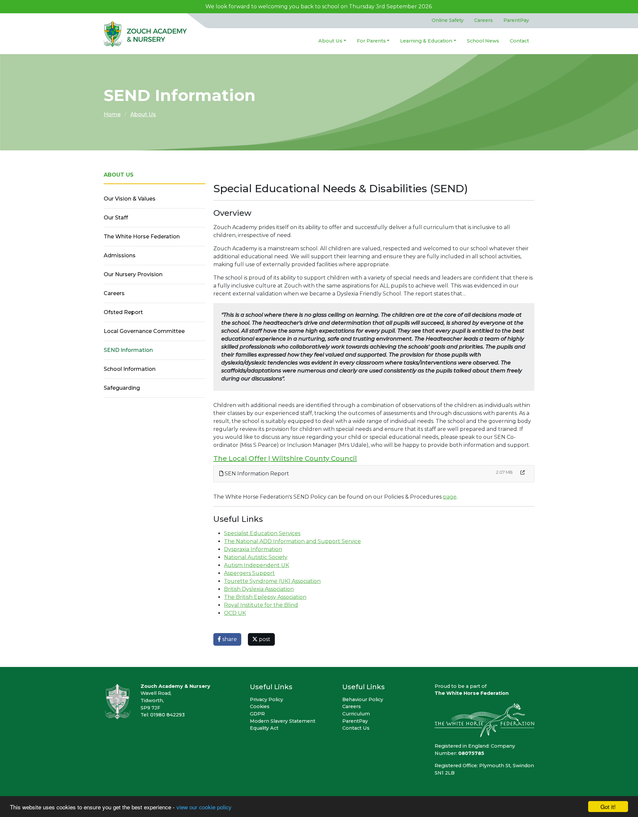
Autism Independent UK (256, 565)
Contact (519, 41)
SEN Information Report (256, 473)
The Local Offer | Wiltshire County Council (285, 458)
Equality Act (264, 728)
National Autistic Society (255, 557)
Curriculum (356, 714)
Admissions (120, 255)
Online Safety (448, 20)
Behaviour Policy (362, 699)
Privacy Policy (266, 699)
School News (483, 41)
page (450, 497)
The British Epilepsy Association (265, 597)
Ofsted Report (123, 312)
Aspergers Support (249, 573)
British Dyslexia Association (259, 589)
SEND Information (128, 350)
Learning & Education (426, 41)
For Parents (371, 41)
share (229, 639)
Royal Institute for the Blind (261, 605)
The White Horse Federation (142, 236)
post (264, 639)
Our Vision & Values (130, 199)
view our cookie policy (204, 807)
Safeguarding (122, 388)
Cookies (259, 706)
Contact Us (356, 728)
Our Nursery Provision (133, 274)
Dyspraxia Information (253, 549)
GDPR (257, 714)
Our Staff (116, 217)
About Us (330, 41)
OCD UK (235, 613)
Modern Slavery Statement (282, 721)
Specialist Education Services (262, 533)
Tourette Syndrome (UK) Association (272, 581)
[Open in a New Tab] (522, 472)
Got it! (608, 806)
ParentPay (516, 20)
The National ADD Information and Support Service (292, 541)
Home (112, 114)
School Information (130, 369)
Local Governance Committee (144, 331)
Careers (483, 20)
